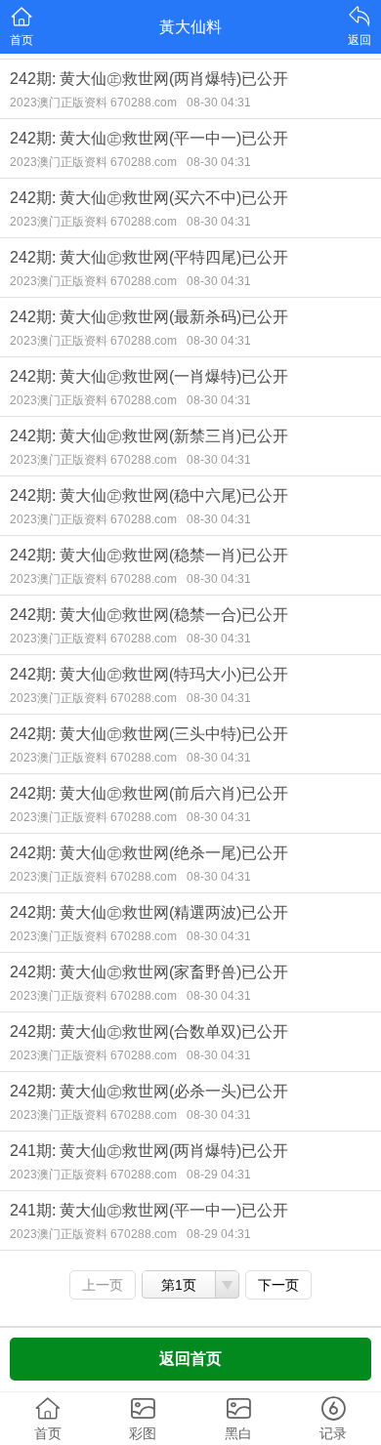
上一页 (102, 1285)
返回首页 (190, 1358)
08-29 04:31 (219, 1174)
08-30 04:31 (219, 102)
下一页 (278, 1285)
